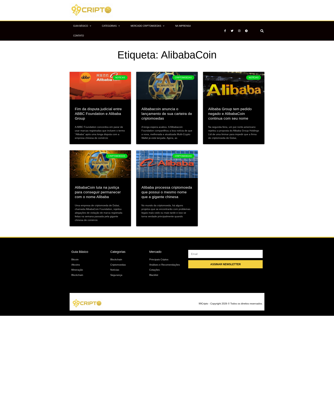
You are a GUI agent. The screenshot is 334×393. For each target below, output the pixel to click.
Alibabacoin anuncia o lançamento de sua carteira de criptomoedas (166, 113)
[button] (262, 31)
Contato (78, 35)
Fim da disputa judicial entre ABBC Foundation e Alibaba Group (98, 113)
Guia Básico (80, 26)
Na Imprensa (183, 26)
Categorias (109, 26)
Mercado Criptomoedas (146, 26)
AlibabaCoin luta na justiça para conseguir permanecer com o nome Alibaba (98, 192)
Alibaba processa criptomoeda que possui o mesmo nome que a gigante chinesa (166, 192)
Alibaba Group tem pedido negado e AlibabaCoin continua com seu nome (230, 113)
